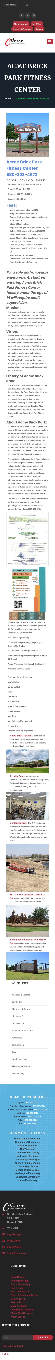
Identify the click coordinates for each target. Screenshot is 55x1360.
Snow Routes (18, 1277)
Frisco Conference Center (27, 1138)
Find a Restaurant (20, 1291)
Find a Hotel (17, 1288)
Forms (15, 1052)
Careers (39, 29)
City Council (17, 1016)
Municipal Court (19, 1059)
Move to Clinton (19, 1306)
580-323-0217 (11, 5)
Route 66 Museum (27, 1145)
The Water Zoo (27, 1149)
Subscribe (43, 1337)
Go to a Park (17, 1302)
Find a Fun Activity (20, 1284)
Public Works (14, 1247)
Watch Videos (18, 1317)
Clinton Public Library (27, 1152)
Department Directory (22, 1030)
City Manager (18, 1023)
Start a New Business (22, 1313)
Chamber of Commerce (23, 1009)
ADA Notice (17, 1038)
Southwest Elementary (28, 1177)
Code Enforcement (17, 1253)
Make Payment (21, 24)
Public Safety (18, 1073)
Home (8, 98)
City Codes (17, 1002)
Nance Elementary (27, 1180)
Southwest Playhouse (27, 1156)
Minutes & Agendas (22, 29)
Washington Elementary (27, 1173)
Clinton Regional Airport (27, 1159)
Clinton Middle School (27, 1170)
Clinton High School (27, 1166)
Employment (18, 1045)
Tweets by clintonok (12, 1346)
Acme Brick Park (19, 1281)
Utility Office (13, 1241)
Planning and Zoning (22, 1066)
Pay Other (36, 24)
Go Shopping (18, 1299)
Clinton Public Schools (27, 1163)
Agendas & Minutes (21, 995)
